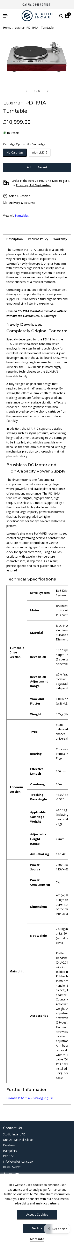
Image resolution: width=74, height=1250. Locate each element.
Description (14, 239)
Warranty (60, 239)
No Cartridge (14, 152)
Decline (37, 1228)
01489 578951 (42, 4)
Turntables (22, 215)
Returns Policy (38, 239)
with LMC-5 (39, 152)
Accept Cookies (37, 1214)
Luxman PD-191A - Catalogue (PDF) (30, 1098)
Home (7, 27)
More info (37, 1239)
